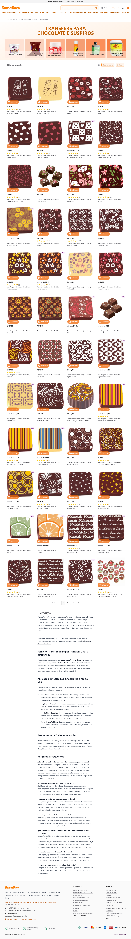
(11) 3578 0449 (12, 908)
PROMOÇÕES (110, 905)
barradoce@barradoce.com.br (16, 916)
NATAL (75, 911)
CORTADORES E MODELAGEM (83, 893)
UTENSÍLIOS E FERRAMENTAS (82, 905)
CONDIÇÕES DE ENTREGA (114, 898)
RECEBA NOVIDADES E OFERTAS (116, 908)
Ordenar (120, 65)
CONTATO (109, 895)
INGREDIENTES (13, 20)
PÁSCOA (76, 908)
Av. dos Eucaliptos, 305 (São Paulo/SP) (21, 919)
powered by (120, 934)
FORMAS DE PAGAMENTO (114, 903)
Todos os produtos (79, 916)
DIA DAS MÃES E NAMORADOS (83, 913)
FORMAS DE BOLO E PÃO (81, 898)
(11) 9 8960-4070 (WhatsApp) (17, 910)
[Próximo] (106, 1)
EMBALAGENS (77, 895)
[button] (123, 8)
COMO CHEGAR (111, 890)
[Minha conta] (123, 8)
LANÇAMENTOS (111, 900)
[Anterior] (24, 1)
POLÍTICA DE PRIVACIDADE (114, 913)
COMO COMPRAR (111, 893)
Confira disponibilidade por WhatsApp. (44, 902)
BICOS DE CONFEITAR (80, 890)
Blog (107, 918)
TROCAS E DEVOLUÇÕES (113, 916)
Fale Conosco (12, 913)
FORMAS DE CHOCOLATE (81, 900)
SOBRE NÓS (109, 911)
